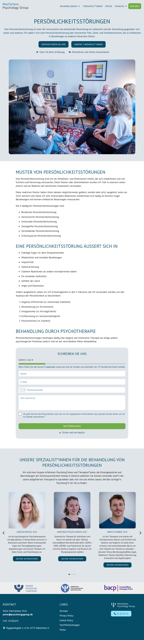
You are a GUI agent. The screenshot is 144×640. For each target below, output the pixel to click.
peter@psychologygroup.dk (18, 614)
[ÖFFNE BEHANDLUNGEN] (79, 6)
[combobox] (22, 390)
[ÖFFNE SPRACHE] (126, 6)
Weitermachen (72, 426)
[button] (3, 532)
